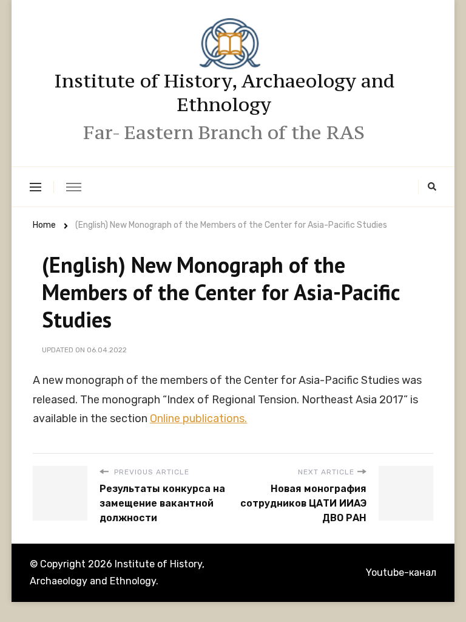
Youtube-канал (401, 572)
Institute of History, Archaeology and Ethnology (224, 93)
